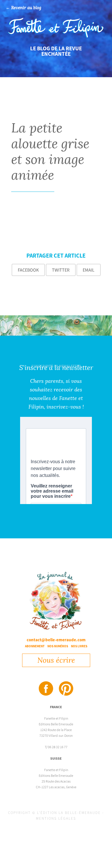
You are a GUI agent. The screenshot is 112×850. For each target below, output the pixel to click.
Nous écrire (56, 660)
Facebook (28, 270)
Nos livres (79, 646)
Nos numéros (57, 646)
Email (88, 270)
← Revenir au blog (23, 8)
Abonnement (35, 646)
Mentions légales (56, 818)
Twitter (60, 270)
